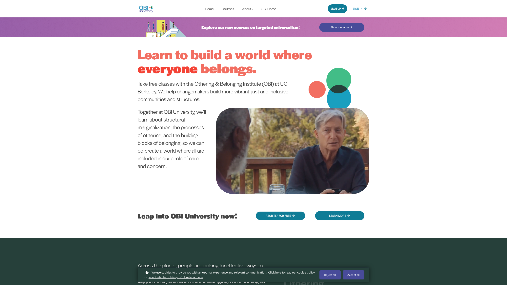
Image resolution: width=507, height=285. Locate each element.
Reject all (330, 275)
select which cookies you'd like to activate (176, 277)
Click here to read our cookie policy (291, 272)
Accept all (353, 275)
